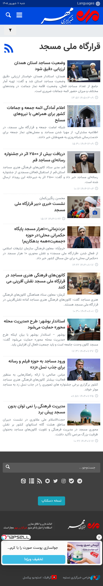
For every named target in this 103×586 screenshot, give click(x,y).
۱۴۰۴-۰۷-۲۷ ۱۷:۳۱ (83, 351)
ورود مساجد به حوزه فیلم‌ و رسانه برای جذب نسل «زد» (37, 365)
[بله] (71, 481)
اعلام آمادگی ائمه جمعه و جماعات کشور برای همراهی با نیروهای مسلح (36, 114)
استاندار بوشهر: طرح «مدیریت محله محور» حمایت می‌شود (34, 325)
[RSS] (9, 49)
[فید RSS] (39, 481)
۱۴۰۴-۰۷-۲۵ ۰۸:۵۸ (82, 396)
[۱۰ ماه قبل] (83, 284)
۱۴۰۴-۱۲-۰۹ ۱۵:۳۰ (83, 144)
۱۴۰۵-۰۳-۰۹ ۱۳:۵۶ (82, 98)
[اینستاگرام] (63, 481)
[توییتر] (55, 481)
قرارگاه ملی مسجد (69, 47)
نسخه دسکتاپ (51, 501)
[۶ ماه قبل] (83, 116)
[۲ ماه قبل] (83, 71)
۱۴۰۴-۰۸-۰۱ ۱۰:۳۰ (83, 311)
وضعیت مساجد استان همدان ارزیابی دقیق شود (39, 66)
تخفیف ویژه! (33, 559)
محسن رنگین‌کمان (52, 198)
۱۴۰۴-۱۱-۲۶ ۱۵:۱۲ (51, 219)
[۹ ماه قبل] (83, 237)
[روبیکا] (47, 481)
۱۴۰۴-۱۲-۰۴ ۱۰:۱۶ (84, 189)
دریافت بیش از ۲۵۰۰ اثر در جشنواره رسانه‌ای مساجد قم (34, 157)
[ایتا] (23, 481)
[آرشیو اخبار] (31, 481)
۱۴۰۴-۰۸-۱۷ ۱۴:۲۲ (83, 265)
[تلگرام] (79, 481)
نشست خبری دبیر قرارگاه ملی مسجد (40, 207)
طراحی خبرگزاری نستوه (76, 577)
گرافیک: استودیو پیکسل (37, 577)
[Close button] (99, 537)
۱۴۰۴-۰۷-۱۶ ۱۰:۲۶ (84, 441)
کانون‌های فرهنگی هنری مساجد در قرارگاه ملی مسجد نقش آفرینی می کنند (35, 282)
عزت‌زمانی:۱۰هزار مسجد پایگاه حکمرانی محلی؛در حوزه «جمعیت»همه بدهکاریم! (39, 235)
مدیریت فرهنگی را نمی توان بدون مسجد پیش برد (36, 410)
